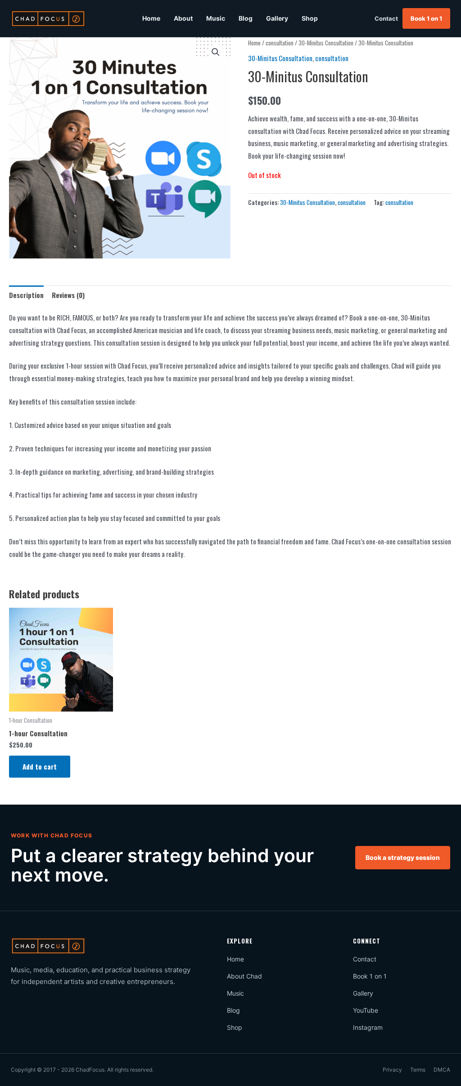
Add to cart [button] (40, 766)
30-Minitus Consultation (325, 42)
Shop (310, 18)
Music (215, 18)
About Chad (244, 976)
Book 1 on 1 (426, 18)
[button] (216, 52)
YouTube (365, 1010)
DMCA (442, 1069)
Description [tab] (26, 295)
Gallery (277, 18)
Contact (386, 18)
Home (151, 18)
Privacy (392, 1069)
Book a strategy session (403, 857)
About (183, 18)
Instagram (368, 1027)
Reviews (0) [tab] (68, 295)
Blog (246, 18)
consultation (280, 42)
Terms (417, 1069)
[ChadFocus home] (48, 18)
